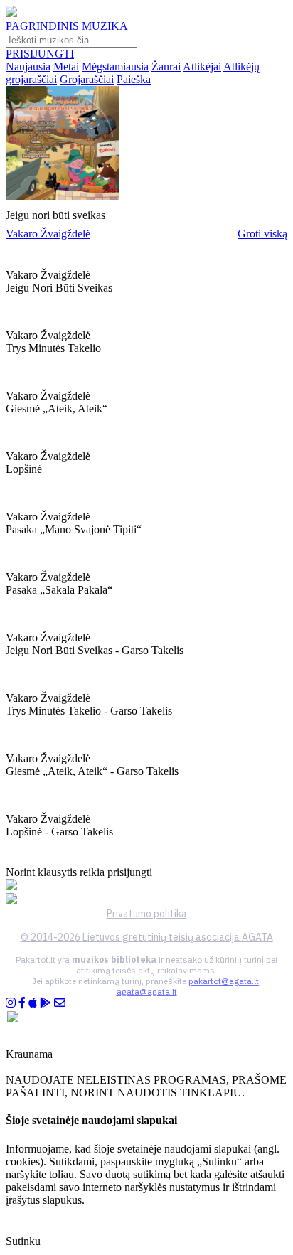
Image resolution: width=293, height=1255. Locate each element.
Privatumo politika (147, 913)
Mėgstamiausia (115, 66)
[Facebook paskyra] (22, 1003)
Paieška (134, 79)
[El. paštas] (59, 1003)
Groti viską (262, 234)
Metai (66, 66)
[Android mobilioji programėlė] (45, 1003)
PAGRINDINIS (42, 26)
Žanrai (166, 66)
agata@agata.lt (147, 991)
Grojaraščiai (87, 79)
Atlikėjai (202, 66)
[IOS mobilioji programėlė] (32, 1003)
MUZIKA (105, 26)
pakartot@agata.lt (223, 981)
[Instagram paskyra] (11, 1003)
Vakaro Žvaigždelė (48, 234)
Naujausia (28, 66)
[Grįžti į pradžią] (11, 13)
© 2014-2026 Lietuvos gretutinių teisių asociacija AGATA (147, 937)
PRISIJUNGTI (40, 54)
